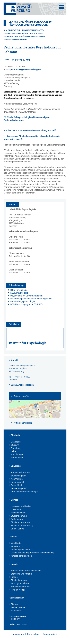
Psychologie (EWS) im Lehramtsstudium (25, 36)
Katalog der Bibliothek (21, 556)
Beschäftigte (17, 485)
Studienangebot (18, 475)
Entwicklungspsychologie (22, 301)
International (17, 457)
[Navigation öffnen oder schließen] (61, 7)
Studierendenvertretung (22, 525)
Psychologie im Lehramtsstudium (26, 295)
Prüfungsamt (17, 519)
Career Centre (17, 528)
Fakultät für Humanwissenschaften (26, 30)
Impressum (18, 634)
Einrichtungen (17, 454)
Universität (16, 441)
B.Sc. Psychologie (19, 290)
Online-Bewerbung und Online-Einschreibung (32, 552)
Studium (15, 445)
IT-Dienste (16, 509)
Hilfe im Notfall (18, 590)
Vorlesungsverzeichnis (22, 549)
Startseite (15, 435)
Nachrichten (17, 479)
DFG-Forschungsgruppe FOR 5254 (26, 304)
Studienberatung (19, 516)
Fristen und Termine (20, 472)
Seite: (12, 624)
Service (14, 500)
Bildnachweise (18, 607)
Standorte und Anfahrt (21, 573)
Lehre (41, 33)
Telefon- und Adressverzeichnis (26, 570)
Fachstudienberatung (16, 39)
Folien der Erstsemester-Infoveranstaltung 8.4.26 (30, 130)
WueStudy (16, 543)
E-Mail (14, 379)
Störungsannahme (20, 583)
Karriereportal (17, 482)
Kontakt (14, 360)
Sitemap (15, 604)
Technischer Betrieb (20, 586)
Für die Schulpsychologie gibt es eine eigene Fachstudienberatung (27, 118)
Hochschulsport (18, 512)
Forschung (16, 448)
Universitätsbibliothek (21, 506)
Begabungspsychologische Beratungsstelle (31, 298)
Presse (14, 577)
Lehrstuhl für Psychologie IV (20, 33)
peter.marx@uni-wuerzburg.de (26, 69)
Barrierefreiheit (50, 634)
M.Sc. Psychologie (19, 293)
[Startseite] (4, 30)
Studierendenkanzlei (20, 522)
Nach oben (16, 610)
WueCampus (17, 546)
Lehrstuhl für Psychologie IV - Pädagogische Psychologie (30, 23)
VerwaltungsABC (19, 488)
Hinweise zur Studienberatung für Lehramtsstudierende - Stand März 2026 (32, 138)
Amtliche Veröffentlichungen (24, 491)
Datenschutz (33, 634)
